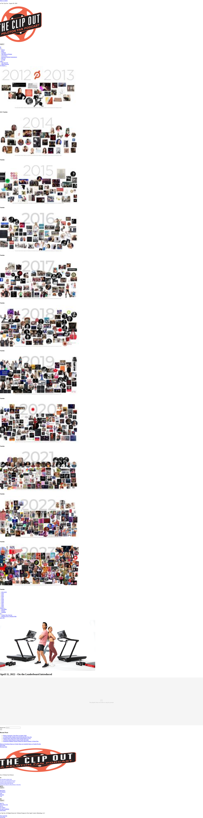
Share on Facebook (5, 744)
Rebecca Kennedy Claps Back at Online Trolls (15, 735)
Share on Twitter (14, 744)
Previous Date (3, 747)
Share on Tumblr (32, 744)
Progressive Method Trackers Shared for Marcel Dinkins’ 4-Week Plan (20, 741)
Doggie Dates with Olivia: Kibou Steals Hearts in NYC (17, 738)
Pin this (39, 744)
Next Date (2, 745)
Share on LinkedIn (23, 744)
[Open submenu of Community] (4, 608)
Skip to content (4, 0)
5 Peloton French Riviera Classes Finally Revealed (16, 740)
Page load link (3, 815)
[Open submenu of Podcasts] (3, 61)
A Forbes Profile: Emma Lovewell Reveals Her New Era (17, 737)
